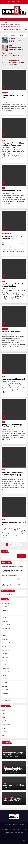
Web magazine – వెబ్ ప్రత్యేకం (19, 840)
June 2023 (5, 657)
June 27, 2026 (7, 803)
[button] (23, 19)
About (6, 829)
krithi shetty (13, 26)
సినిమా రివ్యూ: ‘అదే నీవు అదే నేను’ (16, 55)
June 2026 (5, 610)
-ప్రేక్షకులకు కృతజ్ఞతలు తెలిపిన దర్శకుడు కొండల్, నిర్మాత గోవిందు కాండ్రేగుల (15, 49)
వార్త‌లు (13, 38)
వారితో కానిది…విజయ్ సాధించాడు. (11, 332)
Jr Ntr (9, 26)
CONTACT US (23, 829)
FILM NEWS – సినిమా (9, 832)
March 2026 (5, 621)
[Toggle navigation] (13, 19)
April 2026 (5, 617)
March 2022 (5, 689)
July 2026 (4, 606)
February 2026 (6, 624)
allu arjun (3, 24)
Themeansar (13, 826)
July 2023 (4, 653)
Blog (14, 829)
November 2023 (6, 642)
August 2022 (5, 671)
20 (17, 544)
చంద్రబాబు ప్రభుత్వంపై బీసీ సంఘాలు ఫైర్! (13, 379)
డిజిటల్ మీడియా (6, 724)
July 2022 (4, 675)
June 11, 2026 (6, 288)
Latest (5, 35)
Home (3, 829)
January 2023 (5, 668)
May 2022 (4, 682)
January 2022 (5, 697)
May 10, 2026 (6, 334)
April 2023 (5, 664)
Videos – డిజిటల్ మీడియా (8, 840)
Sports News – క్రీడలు (9, 837)
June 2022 (5, 679)
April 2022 (5, 686)
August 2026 (5, 603)
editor (15, 100)
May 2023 (4, 661)
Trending (22, 35)
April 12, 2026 (6, 429)
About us (10, 829)
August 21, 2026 (7, 100)
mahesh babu (17, 24)
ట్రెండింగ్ (10, 38)
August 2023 (5, 650)
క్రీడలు (3, 717)
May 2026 (4, 614)
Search (4, 551)
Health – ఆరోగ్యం (6, 835)
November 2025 (6, 632)
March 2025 (5, 639)
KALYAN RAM (4, 26)
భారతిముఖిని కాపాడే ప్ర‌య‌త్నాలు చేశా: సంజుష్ (12, 566)
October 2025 (5, 635)
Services (23, 835)
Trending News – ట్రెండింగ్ (19, 837)
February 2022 (6, 693)
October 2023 (5, 646)
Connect (17, 829)
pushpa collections (9, 24)
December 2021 (6, 700)
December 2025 (6, 628)
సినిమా (10, 45)
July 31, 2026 (6, 193)
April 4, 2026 (6, 526)
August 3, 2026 (7, 147)
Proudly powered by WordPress (10, 824)
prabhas (18, 26)
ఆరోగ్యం (4, 713)
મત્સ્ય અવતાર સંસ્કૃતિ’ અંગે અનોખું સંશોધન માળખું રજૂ (12, 800)
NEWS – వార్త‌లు (17, 835)
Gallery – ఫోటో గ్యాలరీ (19, 832)
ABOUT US (5, 710)
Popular (13, 35)
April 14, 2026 (6, 381)
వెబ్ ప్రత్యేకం (17, 60)
